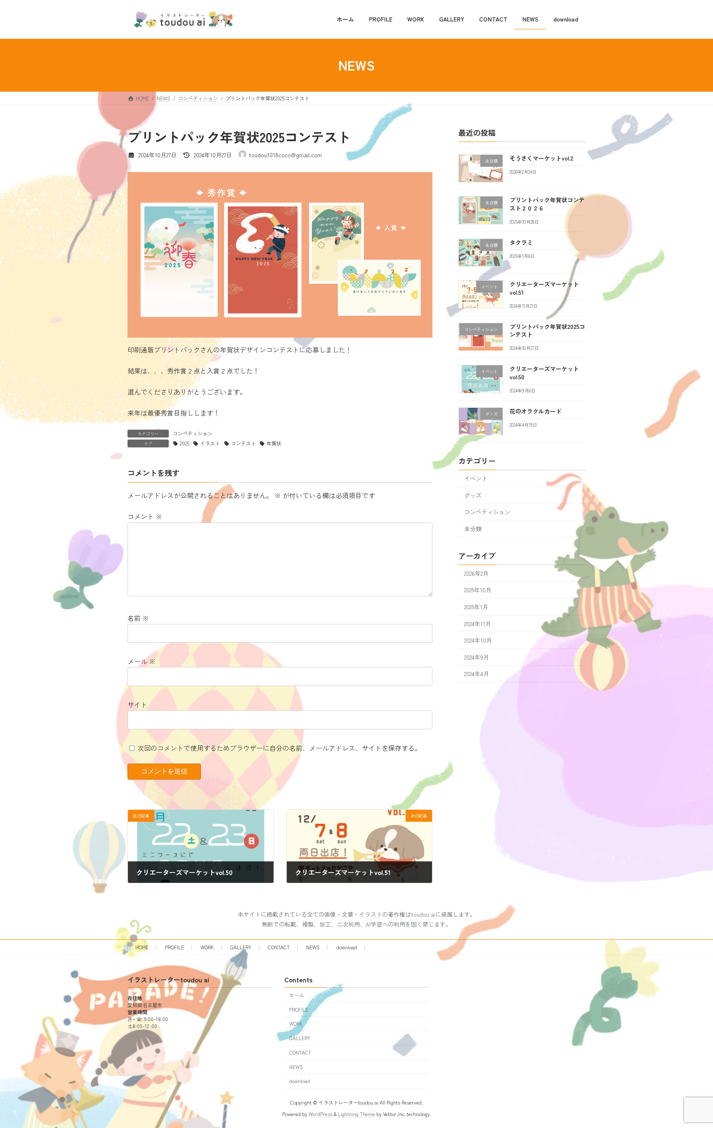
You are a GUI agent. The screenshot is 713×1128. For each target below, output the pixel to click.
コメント (144, 516)
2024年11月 (477, 623)
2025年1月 (476, 607)
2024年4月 (476, 673)
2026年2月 (476, 573)
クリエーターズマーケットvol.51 (544, 288)
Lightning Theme (356, 1113)
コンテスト (243, 443)
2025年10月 (477, 590)
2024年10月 (478, 640)
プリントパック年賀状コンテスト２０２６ (547, 204)
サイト (137, 704)
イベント (475, 478)
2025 (184, 443)
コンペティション (192, 433)
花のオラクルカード (536, 411)
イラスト (210, 443)
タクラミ (521, 242)
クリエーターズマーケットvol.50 (544, 372)
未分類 (473, 529)
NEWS (313, 947)
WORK (207, 947)
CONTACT (279, 947)
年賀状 (274, 443)
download (346, 947)
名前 (138, 618)
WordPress (321, 1113)
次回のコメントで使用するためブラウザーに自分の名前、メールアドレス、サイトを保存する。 (279, 748)
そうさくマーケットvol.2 (541, 158)
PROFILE (174, 947)
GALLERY (240, 947)
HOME (142, 947)
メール (141, 661)
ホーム (296, 994)
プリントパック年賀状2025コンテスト (547, 330)
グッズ (473, 495)
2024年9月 (476, 657)
